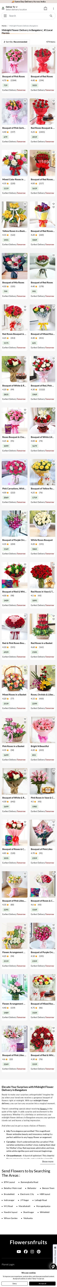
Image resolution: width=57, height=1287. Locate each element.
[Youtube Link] (19, 1252)
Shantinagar (28, 1212)
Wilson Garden (11, 1218)
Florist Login (8, 1264)
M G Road (8, 1206)
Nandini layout (10, 1212)
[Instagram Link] (32, 1252)
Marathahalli (24, 1206)
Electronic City (27, 1194)
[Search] (51, 15)
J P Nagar (24, 1200)
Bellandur (31, 1188)
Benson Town (48, 1188)
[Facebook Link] (26, 1252)
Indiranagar (9, 1200)
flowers (43, 1109)
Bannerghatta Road (29, 1182)
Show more (47, 1161)
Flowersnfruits (28, 1242)
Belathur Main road (13, 1188)
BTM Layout (9, 1182)
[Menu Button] (5, 15)
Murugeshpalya (43, 1206)
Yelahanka (28, 1218)
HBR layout (45, 1194)
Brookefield (9, 1194)
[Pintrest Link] (38, 1252)
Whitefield (44, 1212)
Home (4, 26)
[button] (25, 49)
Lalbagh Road (41, 1200)
